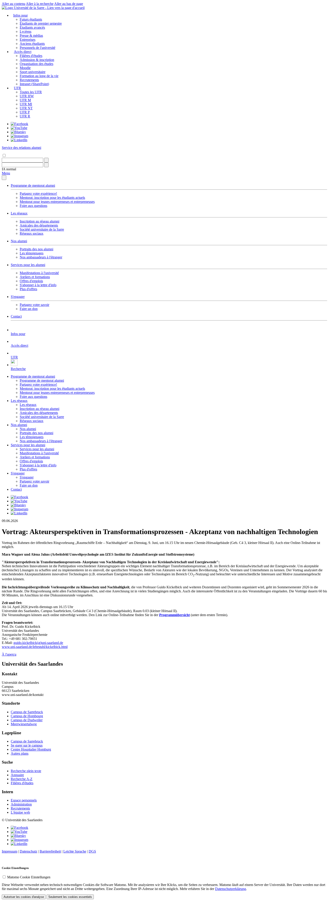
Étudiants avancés (32, 27)
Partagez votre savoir (34, 305)
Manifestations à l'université (39, 273)
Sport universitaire (32, 72)
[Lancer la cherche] (46, 160)
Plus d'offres (28, 289)
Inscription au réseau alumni (39, 221)
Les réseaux (19, 213)
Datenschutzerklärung (230, 889)
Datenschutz (28, 851)
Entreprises (27, 39)
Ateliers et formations (35, 277)
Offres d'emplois (31, 281)
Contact (16, 316)
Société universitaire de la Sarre (42, 229)
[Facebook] (19, 124)
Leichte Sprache (74, 851)
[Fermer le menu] (4, 177)
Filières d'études (31, 56)
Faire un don (29, 309)
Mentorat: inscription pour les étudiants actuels (52, 197)
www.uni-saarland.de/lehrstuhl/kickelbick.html (35, 647)
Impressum (9, 851)
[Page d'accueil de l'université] (43, 8)
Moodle (25, 68)
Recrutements (29, 80)
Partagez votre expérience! (38, 193)
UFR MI (26, 104)
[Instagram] (19, 136)
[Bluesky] (18, 132)
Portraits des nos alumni (36, 249)
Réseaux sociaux (31, 233)
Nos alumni (19, 241)
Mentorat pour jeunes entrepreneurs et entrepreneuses (57, 202)
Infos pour (20, 15)
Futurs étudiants (31, 19)
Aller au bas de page (68, 4)
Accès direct (22, 52)
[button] (9, 169)
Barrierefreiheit (50, 851)
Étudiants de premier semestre (41, 23)
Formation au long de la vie (39, 76)
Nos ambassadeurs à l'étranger (41, 257)
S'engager (18, 297)
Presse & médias (31, 35)
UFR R (25, 116)
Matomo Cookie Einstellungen (28, 877)
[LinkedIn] (19, 140)
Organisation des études (36, 64)
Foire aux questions (33, 206)
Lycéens (25, 31)
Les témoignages (31, 253)
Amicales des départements (39, 225)
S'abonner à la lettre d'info (38, 285)
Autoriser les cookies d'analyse (24, 897)
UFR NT (26, 108)
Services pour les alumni (28, 265)
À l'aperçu (9, 654)
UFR (17, 88)
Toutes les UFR (31, 92)
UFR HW (27, 96)
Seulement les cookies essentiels (70, 897)
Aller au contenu (13, 4)
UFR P (25, 112)
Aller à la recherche (39, 4)
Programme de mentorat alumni (33, 185)
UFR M (25, 100)
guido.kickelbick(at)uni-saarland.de (38, 643)
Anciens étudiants (32, 43)
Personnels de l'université (37, 48)
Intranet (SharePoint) (34, 84)
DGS (92, 851)
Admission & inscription (37, 60)
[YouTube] (19, 128)
